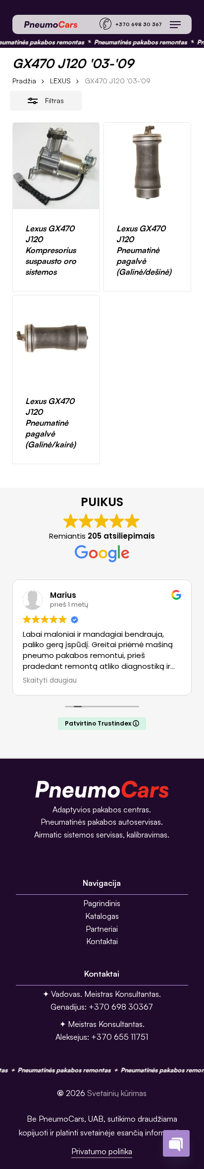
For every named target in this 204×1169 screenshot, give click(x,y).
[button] (175, 25)
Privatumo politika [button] (101, 1151)
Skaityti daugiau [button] (50, 680)
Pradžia (24, 80)
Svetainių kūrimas (117, 1093)
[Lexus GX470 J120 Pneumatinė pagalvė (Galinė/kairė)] (56, 338)
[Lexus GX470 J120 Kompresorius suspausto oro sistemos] (56, 166)
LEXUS (60, 80)
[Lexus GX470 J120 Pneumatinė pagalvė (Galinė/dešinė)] (147, 166)
